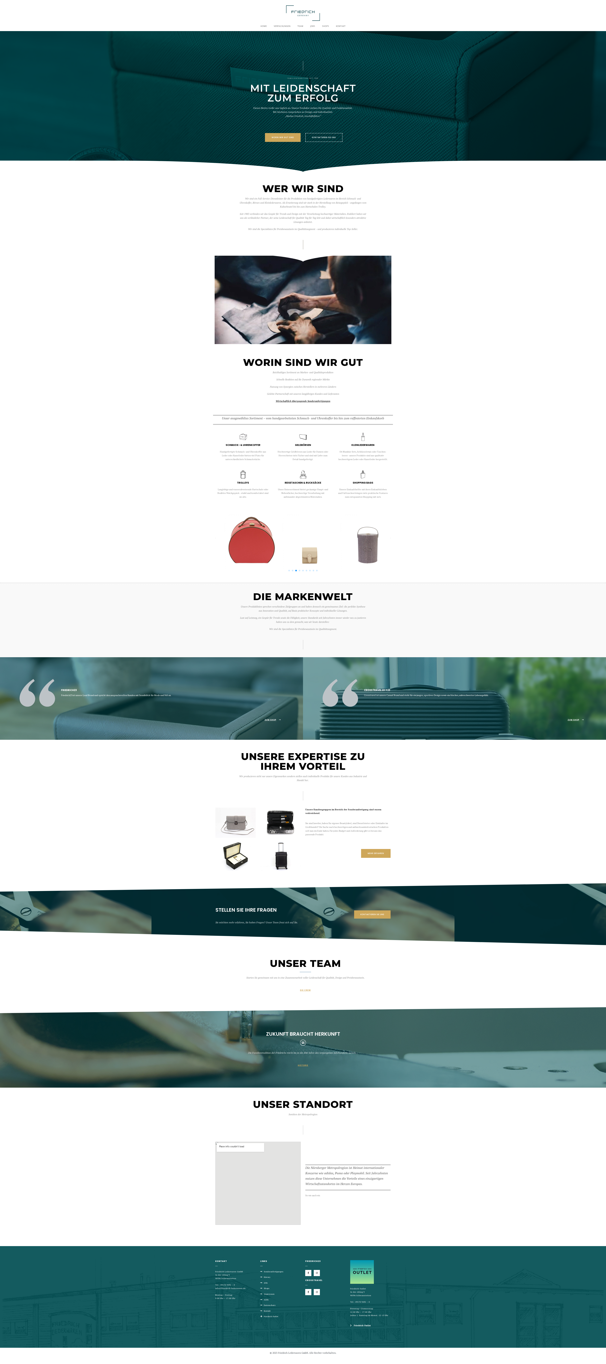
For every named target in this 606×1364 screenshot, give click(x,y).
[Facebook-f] (308, 1273)
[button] (283, 137)
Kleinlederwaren (362, 445)
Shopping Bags (363, 482)
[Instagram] (317, 1273)
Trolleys (243, 482)
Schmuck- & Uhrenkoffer (243, 445)
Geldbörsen (303, 445)
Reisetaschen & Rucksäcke (303, 482)
